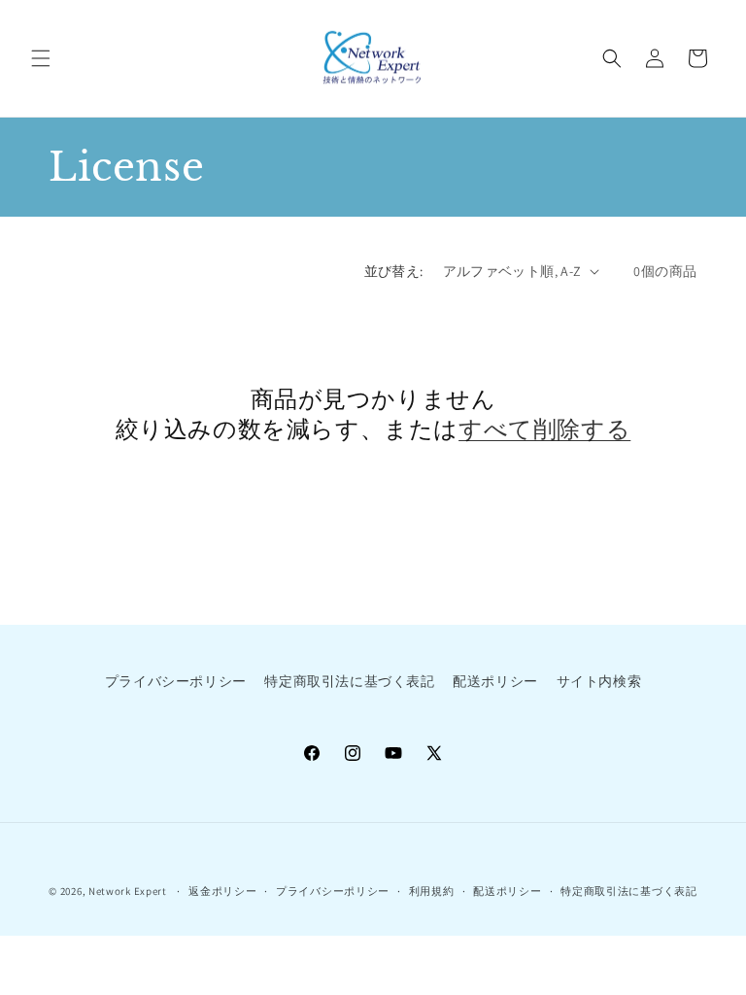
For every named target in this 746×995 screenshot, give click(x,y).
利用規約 (432, 891)
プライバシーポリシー (176, 681)
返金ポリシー (222, 891)
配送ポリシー (495, 681)
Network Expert (127, 891)
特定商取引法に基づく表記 (349, 681)
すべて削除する (544, 429)
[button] (40, 58)
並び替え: (394, 271)
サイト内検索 (599, 681)
